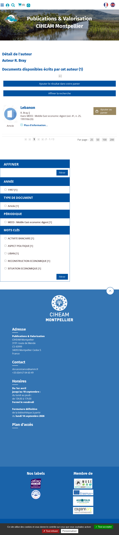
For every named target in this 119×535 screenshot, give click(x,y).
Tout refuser (51, 531)
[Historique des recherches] (28, 5)
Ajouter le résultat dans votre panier (59, 83)
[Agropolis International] (83, 501)
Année (9, 181)
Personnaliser (69, 531)
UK (112, 4)
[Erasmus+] (83, 492)
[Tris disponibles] (60, 75)
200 (112, 139)
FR (105, 4)
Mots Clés (12, 230)
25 (91, 139)
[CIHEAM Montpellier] (59, 308)
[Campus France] (35, 494)
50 (98, 139)
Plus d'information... (36, 125)
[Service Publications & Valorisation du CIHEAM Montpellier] (11, 18)
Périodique (13, 214)
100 (105, 139)
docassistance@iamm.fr (25, 369)
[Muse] (83, 483)
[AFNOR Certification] (35, 483)
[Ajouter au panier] (97, 111)
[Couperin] (83, 510)
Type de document (18, 198)
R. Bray (24, 112)
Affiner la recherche (59, 93)
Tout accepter (104, 527)
